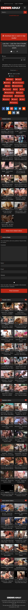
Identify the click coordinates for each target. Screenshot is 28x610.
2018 (16, 89)
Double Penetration (18, 82)
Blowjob (19, 79)
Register (21, 3)
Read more (13, 70)
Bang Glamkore (9, 92)
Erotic (8, 86)
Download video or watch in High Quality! (14, 37)
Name (3, 263)
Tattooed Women (18, 86)
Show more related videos (14, 230)
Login (16, 3)
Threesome (7, 89)
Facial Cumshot (20, 96)
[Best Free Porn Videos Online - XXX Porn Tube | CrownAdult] (11, 8)
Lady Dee (16, 76)
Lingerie (15, 99)
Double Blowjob (8, 96)
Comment (3, 245)
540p (22, 89)
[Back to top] (23, 606)
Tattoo (22, 99)
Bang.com (20, 92)
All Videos (10, 79)
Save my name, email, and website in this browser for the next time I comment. (13, 285)
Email (2, 269)
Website (3, 275)
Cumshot (8, 82)
